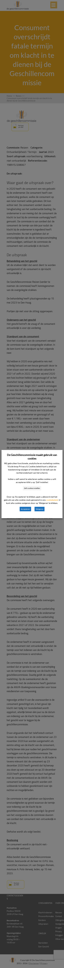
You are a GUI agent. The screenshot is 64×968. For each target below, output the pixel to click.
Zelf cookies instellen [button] (32, 488)
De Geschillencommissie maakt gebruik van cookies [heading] (32, 456)
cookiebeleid (52, 499)
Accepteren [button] (25, 509)
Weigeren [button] (39, 509)
